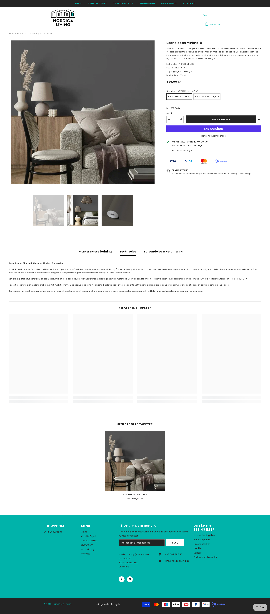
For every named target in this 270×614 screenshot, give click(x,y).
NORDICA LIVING (186, 63)
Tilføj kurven (221, 119)
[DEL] (258, 119)
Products (21, 33)
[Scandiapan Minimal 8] (135, 461)
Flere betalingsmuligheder (213, 135)
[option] (83, 112)
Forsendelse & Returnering (163, 251)
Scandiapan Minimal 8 (135, 494)
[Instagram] (130, 579)
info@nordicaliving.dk (177, 560)
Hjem (11, 33)
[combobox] (211, 15)
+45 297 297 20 (173, 554)
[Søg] (213, 15)
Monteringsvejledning (95, 251)
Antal (169, 113)
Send (175, 542)
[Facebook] (122, 579)
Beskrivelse (128, 251)
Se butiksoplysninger (182, 150)
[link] (38, 397)
